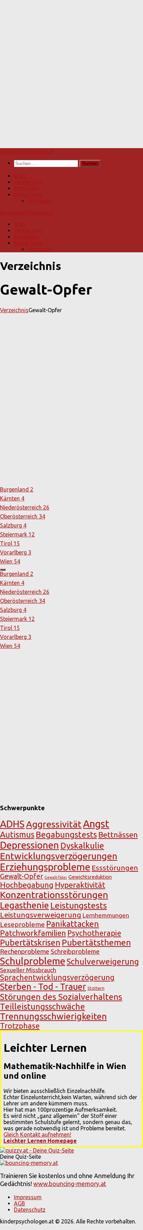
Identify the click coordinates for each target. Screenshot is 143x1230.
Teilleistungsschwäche (42, 1006)
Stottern (95, 988)
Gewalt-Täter (55, 877)
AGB (19, 1203)
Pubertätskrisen (30, 942)
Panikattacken (72, 923)
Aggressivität (54, 824)
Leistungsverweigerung (40, 915)
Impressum (28, 1197)
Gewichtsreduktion (90, 877)
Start (20, 176)
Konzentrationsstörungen (54, 894)
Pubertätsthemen (96, 942)
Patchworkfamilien (33, 933)
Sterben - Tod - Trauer (43, 987)
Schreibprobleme (75, 951)
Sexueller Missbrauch (28, 970)
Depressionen (29, 845)
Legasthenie (24, 905)
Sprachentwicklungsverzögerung (57, 977)
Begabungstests (66, 834)
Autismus (17, 834)
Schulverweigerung (103, 961)
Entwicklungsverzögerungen (58, 856)
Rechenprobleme (24, 951)
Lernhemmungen (106, 915)
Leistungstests (78, 905)
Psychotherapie (94, 933)
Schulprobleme (32, 961)
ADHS (12, 824)
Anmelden (26, 188)
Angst (96, 824)
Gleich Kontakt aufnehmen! (37, 1134)
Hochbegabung (26, 884)
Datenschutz (29, 1209)
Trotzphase (20, 1026)
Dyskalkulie (82, 845)
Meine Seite (28, 194)
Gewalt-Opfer (21, 876)
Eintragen (40, 201)
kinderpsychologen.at (27, 151)
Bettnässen (118, 834)
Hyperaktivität (80, 884)
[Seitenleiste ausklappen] (3, 570)
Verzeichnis (28, 182)
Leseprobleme (22, 924)
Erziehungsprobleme (45, 866)
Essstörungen (115, 868)
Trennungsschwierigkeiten (53, 1016)
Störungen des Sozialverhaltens (61, 997)
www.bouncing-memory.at (69, 1184)
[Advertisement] (71, 71)
